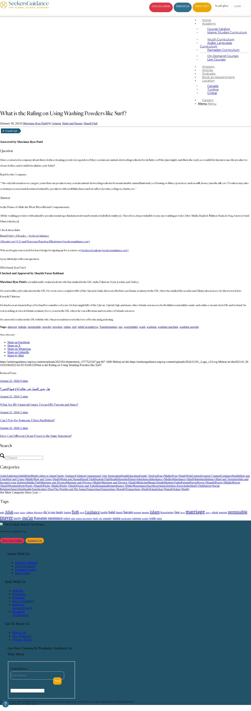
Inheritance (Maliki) (161, 479)
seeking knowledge (84, 519)
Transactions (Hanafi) (113, 489)
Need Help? (202, 5)
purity (17, 518)
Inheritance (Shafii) (184, 479)
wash (142, 327)
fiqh (75, 511)
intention (145, 512)
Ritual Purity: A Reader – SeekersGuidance (24, 235)
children (29, 512)
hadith (104, 512)
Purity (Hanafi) (34, 485)
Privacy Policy (22, 639)
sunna (116, 518)
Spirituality (25, 489)
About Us (19, 632)
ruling (67, 327)
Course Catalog (26, 562)
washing (151, 327)
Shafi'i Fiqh (197, 485)
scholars (161, 485)
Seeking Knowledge (178, 485)
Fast (155, 475)
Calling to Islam (46, 475)
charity (23, 513)
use (120, 327)
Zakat (153, 489)
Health (113, 479)
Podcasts (19, 594)
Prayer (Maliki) (224, 482)
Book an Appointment (22, 606)
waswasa (136, 518)
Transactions (93, 489)
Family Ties (146, 475)
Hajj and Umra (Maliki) (20, 479)
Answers (18, 597)
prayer (6, 517)
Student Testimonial (20, 613)
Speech (15, 489)
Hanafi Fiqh (91, 123)
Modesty (169, 482)
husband (137, 512)
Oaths (177, 482)
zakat (159, 518)
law (177, 512)
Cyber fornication (110, 475)
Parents (185, 482)
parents (223, 512)
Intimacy (210, 479)
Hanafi (119, 512)
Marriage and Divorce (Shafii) (119, 482)
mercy (208, 512)
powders (57, 327)
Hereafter (122, 479)
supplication (126, 518)
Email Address (19, 668)
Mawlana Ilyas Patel (35, 123)
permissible (34, 327)
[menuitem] (224, 20)
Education (133, 475)
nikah (215, 512)
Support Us (182, 5)
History (132, 479)
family (59, 512)
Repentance (140, 485)
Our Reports (21, 636)
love (182, 512)
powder (46, 327)
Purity (22, 485)
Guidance (226, 475)
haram (128, 512)
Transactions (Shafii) (138, 489)
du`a (46, 512)
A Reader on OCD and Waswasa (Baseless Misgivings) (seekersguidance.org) (45, 241)
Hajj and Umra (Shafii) (47, 479)
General (56, 123)
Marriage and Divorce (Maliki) (84, 482)
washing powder (189, 327)
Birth (34, 475)
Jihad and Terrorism (226, 479)
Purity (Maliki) (51, 485)
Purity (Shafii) (68, 485)
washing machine (168, 327)
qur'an (27, 517)
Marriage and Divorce (53, 482)
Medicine (142, 482)
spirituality (107, 518)
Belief (27, 475)
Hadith (236, 475)
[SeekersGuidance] (24, 7)
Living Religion (18, 482)
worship (145, 518)
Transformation (108, 327)
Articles (17, 590)
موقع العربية (222, 5)
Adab (3, 475)
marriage (195, 511)
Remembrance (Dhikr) (120, 485)
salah (73, 518)
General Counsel (211, 475)
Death (124, 475)
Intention (200, 479)
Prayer (193, 482)
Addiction (12, 475)
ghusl (82, 512)
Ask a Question (23, 601)
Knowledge (167, 512)
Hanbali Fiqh (102, 479)
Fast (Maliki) (165, 475)
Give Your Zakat (161, 5)
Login (237, 5)
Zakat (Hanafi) (164, 489)
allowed (12, 327)
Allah (21, 475)
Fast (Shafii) (180, 475)
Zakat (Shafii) (181, 489)
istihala (22, 327)
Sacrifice (152, 485)
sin (100, 518)
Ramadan (101, 485)
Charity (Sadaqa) (65, 475)
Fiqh (189, 475)
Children (80, 475)
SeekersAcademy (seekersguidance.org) (104, 250)
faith (52, 512)
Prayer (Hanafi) (206, 482)
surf (74, 327)
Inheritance (143, 479)
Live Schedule (25, 566)
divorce (38, 512)
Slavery (208, 485)
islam (155, 511)
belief (16, 513)
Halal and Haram (72, 123)
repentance (55, 518)
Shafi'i (95, 519)
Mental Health (156, 482)
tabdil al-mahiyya (88, 327)
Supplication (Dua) (43, 489)
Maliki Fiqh (34, 482)
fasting (67, 512)
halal (111, 512)
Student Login (25, 569)
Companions (92, 475)
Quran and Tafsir (86, 485)
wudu (152, 518)
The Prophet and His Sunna (70, 489)
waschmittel (131, 327)
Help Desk (22, 573)
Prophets (14, 485)
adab (2, 512)
